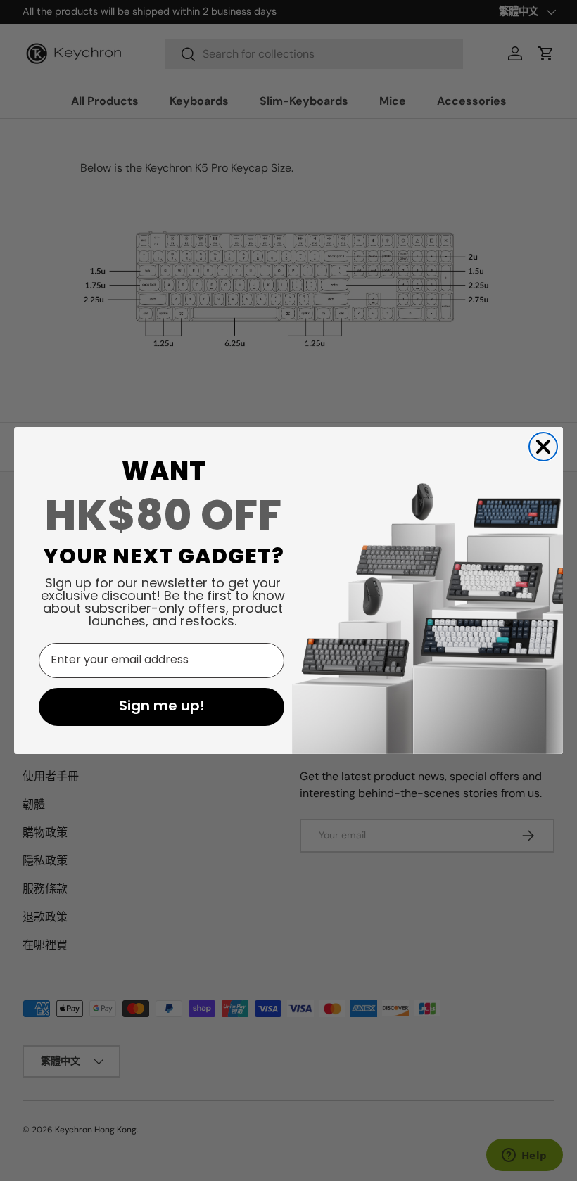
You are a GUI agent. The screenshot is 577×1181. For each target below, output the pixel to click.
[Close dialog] (543, 447)
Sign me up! (162, 707)
